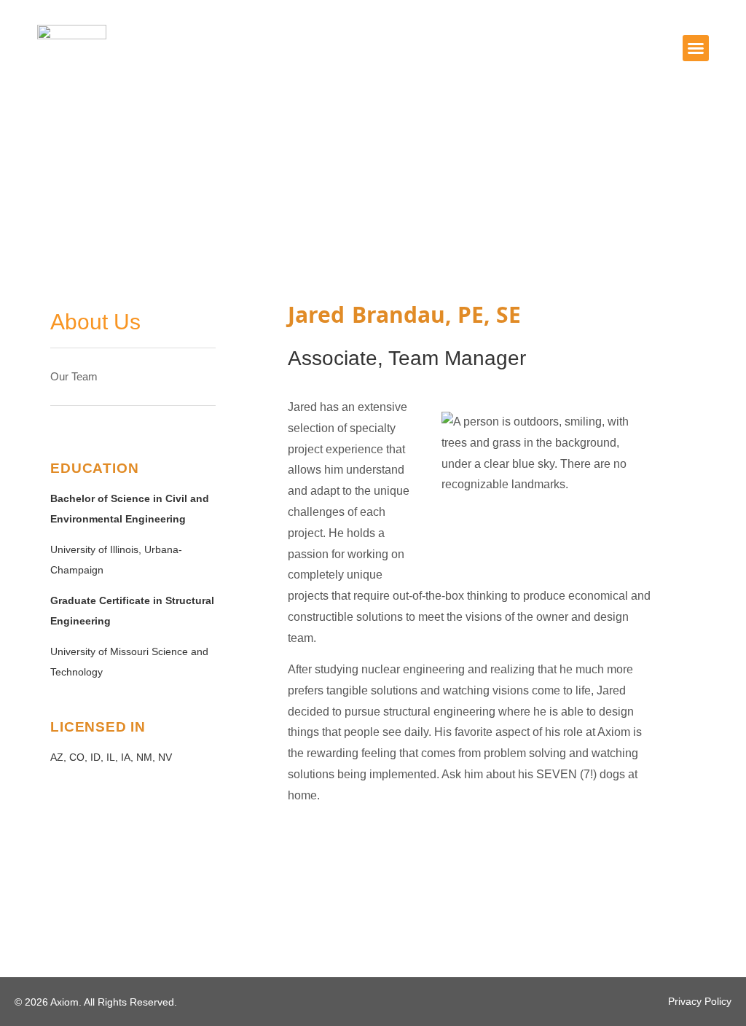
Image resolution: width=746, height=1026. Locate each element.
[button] (696, 48)
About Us (95, 322)
